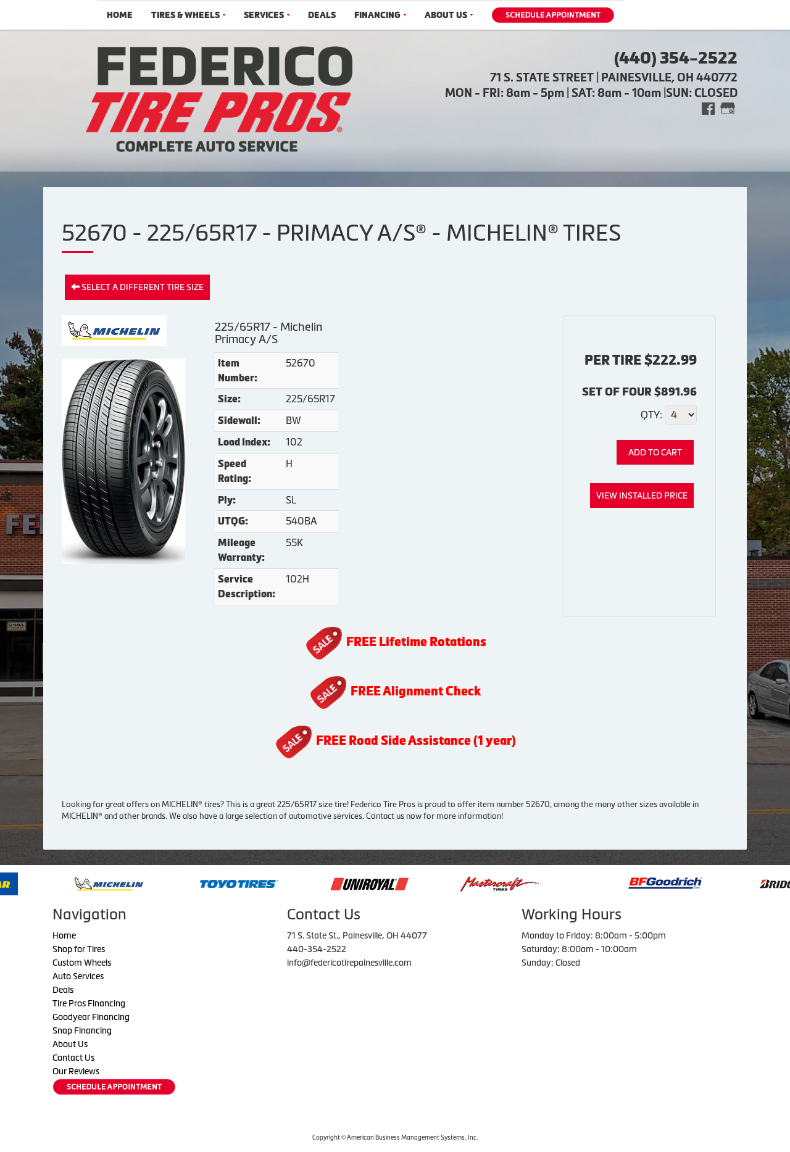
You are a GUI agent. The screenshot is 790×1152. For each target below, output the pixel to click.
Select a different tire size (142, 287)
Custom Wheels (81, 963)
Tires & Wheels (185, 15)
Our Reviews (75, 1071)
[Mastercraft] (451, 883)
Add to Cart (655, 452)
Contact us (385, 816)
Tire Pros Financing (88, 1003)
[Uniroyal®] (320, 883)
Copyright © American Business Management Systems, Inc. (395, 1137)
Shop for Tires (78, 949)
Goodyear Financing (91, 1017)
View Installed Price (642, 495)
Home (120, 15)
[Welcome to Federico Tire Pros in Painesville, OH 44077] (219, 97)
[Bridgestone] (748, 883)
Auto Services (78, 976)
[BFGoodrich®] (616, 883)
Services (264, 15)
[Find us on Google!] (727, 107)
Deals (322, 15)
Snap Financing (82, 1030)
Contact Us (73, 1058)
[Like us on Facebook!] (708, 107)
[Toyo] (190, 883)
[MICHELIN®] (60, 883)
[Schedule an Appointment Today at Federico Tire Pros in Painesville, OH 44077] (553, 15)
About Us (446, 15)
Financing (377, 15)
